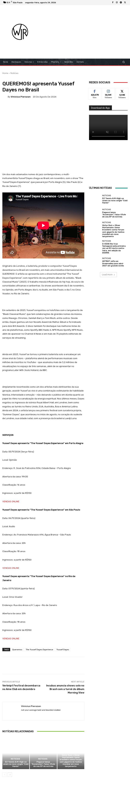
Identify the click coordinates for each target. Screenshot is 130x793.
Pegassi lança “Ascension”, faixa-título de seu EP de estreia (43, 764)
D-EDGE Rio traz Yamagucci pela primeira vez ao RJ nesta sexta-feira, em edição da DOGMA (114, 248)
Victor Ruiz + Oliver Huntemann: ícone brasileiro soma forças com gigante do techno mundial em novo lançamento (71, 760)
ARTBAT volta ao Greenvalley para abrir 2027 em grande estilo (113, 263)
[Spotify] (121, 3)
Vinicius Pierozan (21, 97)
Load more (107, 274)
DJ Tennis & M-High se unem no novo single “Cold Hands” (15, 764)
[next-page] (10, 774)
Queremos (17, 649)
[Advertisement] (85, 31)
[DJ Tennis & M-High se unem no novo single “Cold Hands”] (15, 753)
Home (5, 73)
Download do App (100, 108)
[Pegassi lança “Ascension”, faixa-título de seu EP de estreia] (43, 753)
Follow (108, 90)
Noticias (14, 73)
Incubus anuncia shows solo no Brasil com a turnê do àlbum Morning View (65, 689)
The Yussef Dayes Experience (39, 649)
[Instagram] (117, 3)
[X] (125, 3)
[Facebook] (113, 3)
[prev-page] (4, 774)
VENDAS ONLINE (10, 501)
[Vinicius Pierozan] (5, 96)
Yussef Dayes (63, 649)
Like (95, 90)
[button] (123, 62)
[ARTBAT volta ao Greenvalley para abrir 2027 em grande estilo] (95, 262)
